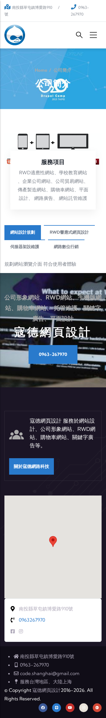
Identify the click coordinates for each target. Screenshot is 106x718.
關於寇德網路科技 (31, 466)
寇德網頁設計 (46, 690)
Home (41, 70)
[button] (53, 541)
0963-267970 (53, 354)
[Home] (14, 35)
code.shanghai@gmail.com (50, 673)
